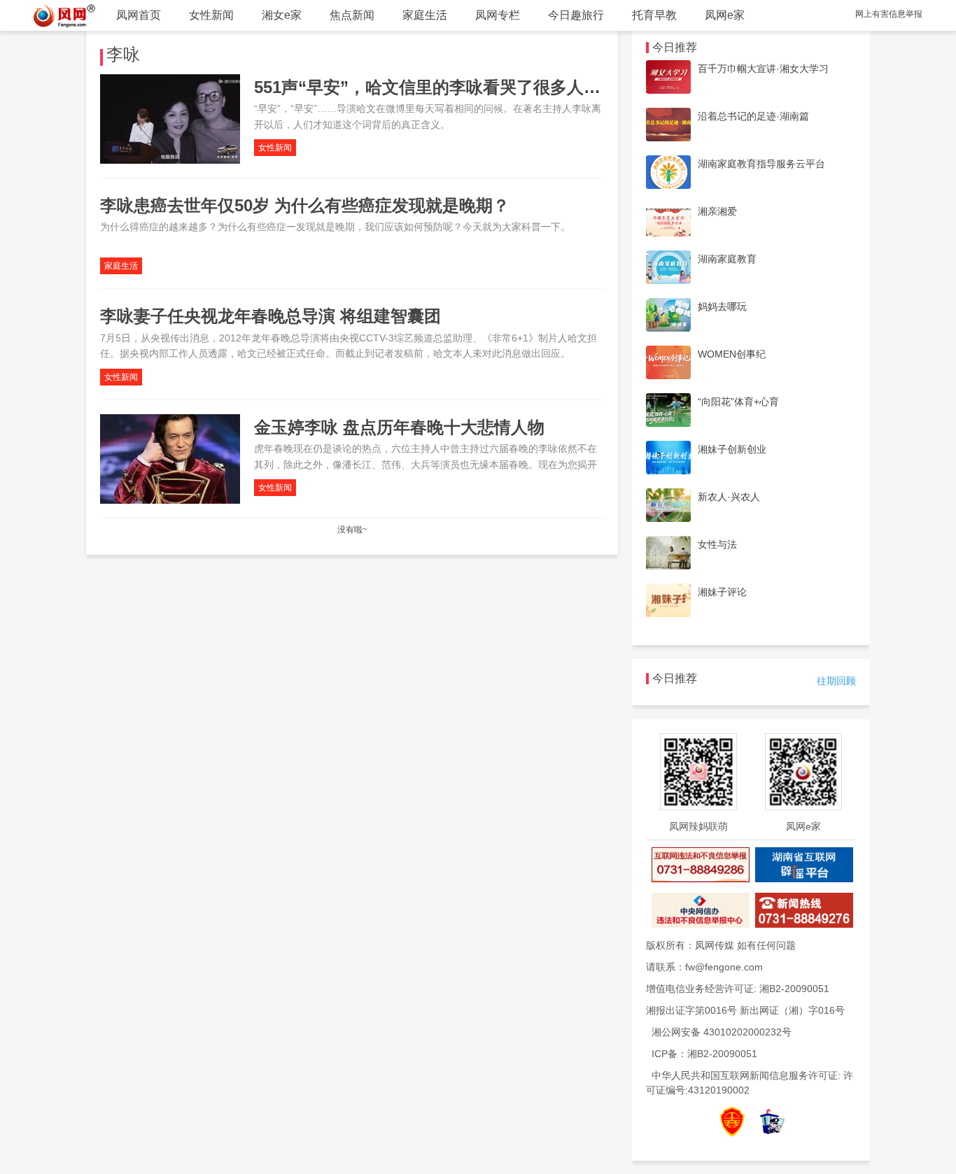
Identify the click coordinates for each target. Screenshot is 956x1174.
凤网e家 (725, 15)
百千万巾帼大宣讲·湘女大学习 (763, 68)
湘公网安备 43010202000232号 (722, 1032)
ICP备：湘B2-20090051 (704, 1053)
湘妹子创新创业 (732, 449)
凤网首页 (138, 15)
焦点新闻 (352, 15)
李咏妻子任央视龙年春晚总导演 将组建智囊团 (270, 315)
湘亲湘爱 (717, 211)
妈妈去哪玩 (722, 306)
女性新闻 (211, 15)
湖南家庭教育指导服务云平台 (761, 163)
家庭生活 (424, 15)
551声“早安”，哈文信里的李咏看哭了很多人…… (435, 87)
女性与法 (717, 544)
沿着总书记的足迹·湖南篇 (753, 116)
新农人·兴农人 (729, 496)
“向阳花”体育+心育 (738, 401)
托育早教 (654, 15)
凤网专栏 (497, 15)
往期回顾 (836, 680)
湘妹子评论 (722, 591)
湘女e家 (282, 15)
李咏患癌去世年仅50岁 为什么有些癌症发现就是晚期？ (304, 205)
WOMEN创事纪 (732, 354)
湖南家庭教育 (727, 258)
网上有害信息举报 (888, 14)
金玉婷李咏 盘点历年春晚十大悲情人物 (399, 427)
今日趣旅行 (576, 15)
